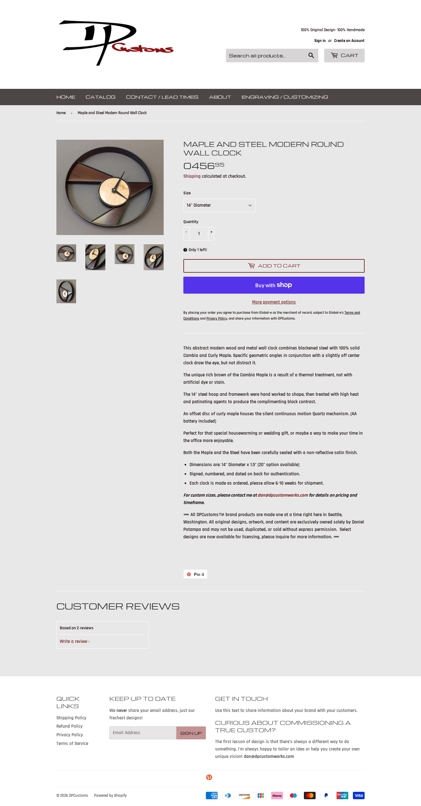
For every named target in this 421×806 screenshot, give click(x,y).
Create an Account (349, 40)
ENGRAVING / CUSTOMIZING (285, 97)
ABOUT (220, 97)
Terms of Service (72, 743)
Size (187, 193)
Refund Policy (69, 726)
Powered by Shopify (110, 795)
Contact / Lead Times (162, 97)
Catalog (101, 97)
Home (65, 97)
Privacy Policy (69, 735)
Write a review (73, 641)
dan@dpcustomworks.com (283, 495)
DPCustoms (78, 795)
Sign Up (191, 733)
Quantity (190, 222)
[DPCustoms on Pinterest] (209, 778)
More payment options (274, 302)
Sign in (320, 40)
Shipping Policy (71, 718)
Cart (349, 55)
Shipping (192, 176)
